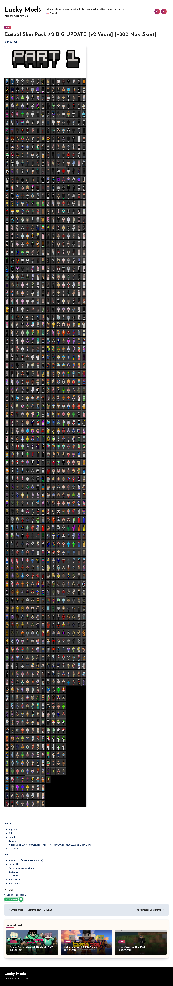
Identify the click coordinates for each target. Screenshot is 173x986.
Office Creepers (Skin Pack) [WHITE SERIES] (32, 910)
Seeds (121, 9)
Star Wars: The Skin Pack (132, 947)
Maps (58, 9)
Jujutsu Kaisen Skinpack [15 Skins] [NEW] (32, 947)
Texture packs (90, 9)
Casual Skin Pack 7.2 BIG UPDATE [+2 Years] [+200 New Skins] (80, 34)
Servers (112, 9)
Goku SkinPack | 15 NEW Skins (80, 947)
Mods (49, 9)
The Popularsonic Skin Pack (148, 910)
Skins (102, 9)
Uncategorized (71, 9)
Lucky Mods (22, 10)
